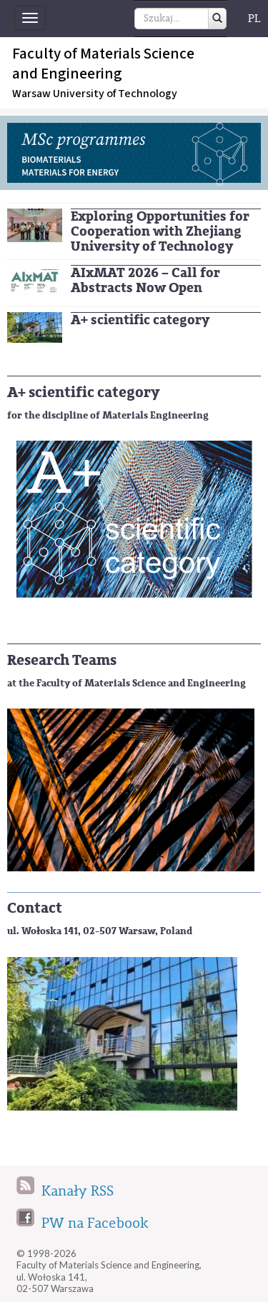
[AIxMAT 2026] (34, 279)
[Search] (217, 18)
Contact (34, 908)
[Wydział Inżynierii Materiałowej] (34, 327)
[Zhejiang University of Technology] (34, 224)
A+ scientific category (140, 320)
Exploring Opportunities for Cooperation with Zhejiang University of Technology (160, 231)
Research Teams (61, 660)
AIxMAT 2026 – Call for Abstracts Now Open (145, 280)
